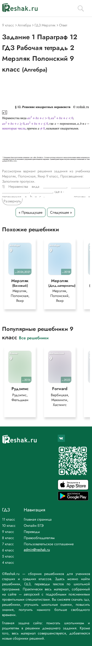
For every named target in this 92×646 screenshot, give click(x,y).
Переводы (32, 531)
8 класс (8, 537)
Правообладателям (39, 537)
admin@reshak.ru (37, 549)
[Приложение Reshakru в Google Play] (73, 499)
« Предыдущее (30, 212)
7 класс (8, 543)
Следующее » (61, 212)
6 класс (8, 550)
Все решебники (34, 337)
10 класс (9, 525)
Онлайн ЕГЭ (34, 525)
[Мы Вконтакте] (61, 438)
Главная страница (38, 519)
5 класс (8, 556)
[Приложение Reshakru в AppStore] (73, 488)
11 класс (8, 519)
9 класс (8, 531)
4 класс (8, 562)
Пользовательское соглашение (49, 543)
